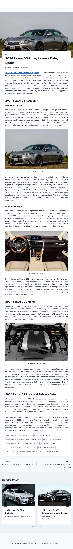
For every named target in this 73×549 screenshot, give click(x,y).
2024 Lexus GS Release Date (15, 451)
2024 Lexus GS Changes (42, 435)
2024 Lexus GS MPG (13, 447)
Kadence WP (56, 543)
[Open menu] (69, 3)
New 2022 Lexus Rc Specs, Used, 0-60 (17, 462)
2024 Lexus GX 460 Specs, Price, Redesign (58, 464)
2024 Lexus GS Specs (52, 451)
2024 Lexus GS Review (34, 451)
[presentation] (18, 495)
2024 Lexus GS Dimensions (15, 439)
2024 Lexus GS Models (48, 443)
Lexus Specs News (13, 67)
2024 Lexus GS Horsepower (52, 439)
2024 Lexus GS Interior (31, 443)
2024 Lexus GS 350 (25, 435)
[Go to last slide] (5, 504)
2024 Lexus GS (11, 435)
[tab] (32, 526)
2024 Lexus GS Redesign (46, 447)
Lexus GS (8, 54)
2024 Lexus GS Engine (33, 439)
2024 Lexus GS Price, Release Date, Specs (22, 73)
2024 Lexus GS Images (13, 443)
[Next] (67, 504)
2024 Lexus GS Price (29, 447)
